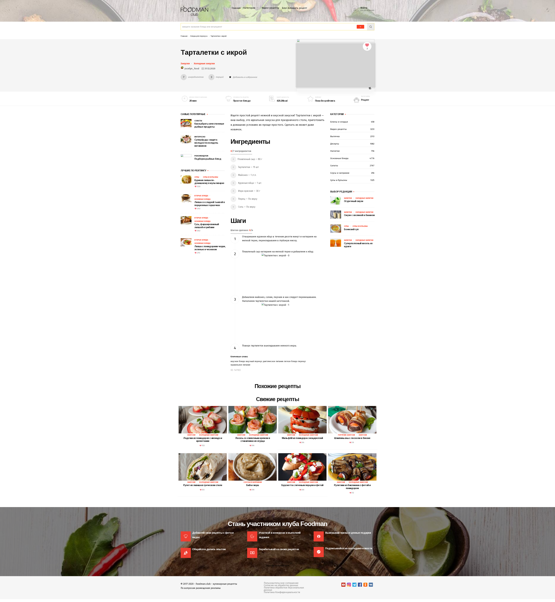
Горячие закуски (346, 435)
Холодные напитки (364, 198)
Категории (249, 8)
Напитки (352, 151)
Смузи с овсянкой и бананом (359, 215)
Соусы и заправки (352, 173)
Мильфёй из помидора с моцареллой (302, 438)
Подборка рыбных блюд (207, 159)
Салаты (352, 165)
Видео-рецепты (270, 8)
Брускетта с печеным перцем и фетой (302, 485)
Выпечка (352, 136)
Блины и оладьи (352, 121)
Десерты (352, 143)
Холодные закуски (204, 63)
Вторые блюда (201, 196)
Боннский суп (351, 229)
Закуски (185, 63)
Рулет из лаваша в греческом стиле (202, 485)
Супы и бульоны (210, 177)
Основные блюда (202, 199)
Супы (196, 177)
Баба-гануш (252, 485)
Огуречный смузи (353, 201)
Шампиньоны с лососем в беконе (352, 438)
